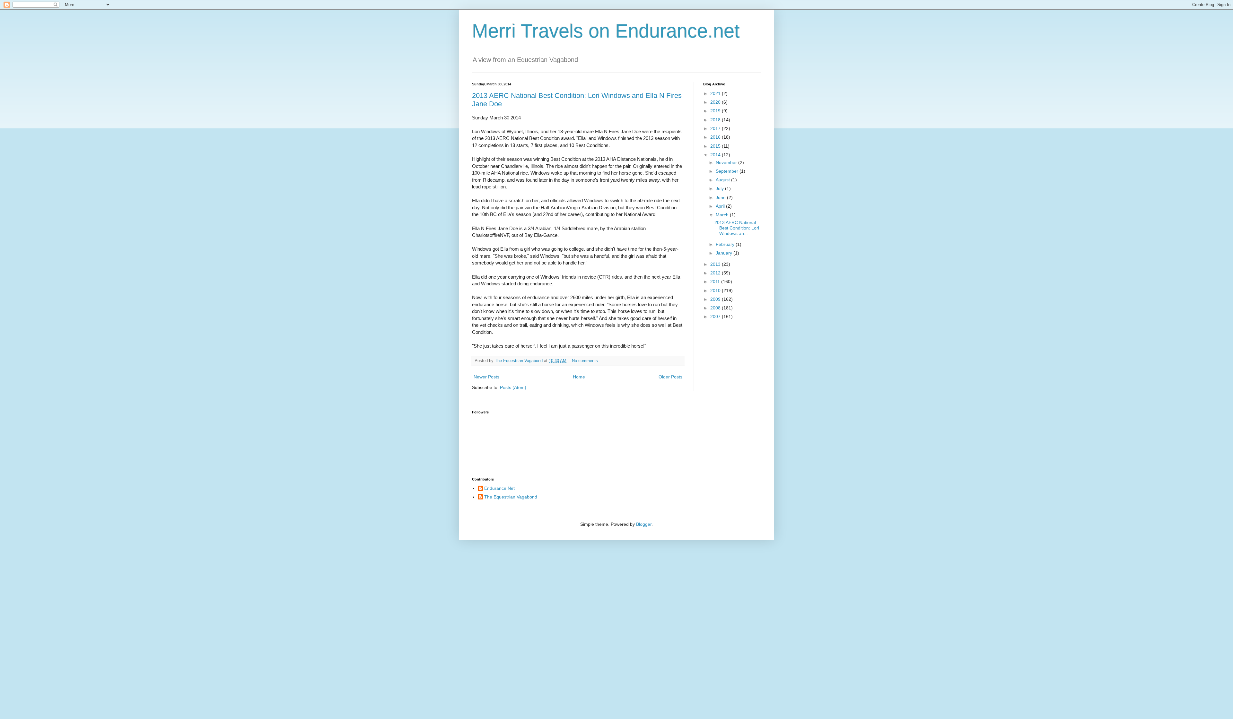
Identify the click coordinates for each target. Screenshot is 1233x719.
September (727, 171)
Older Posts (670, 376)
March (723, 214)
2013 (716, 264)
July (720, 188)
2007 (716, 316)
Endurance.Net (499, 488)
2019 (716, 110)
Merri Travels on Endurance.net (606, 31)
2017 (716, 128)
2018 (716, 119)
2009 (716, 299)
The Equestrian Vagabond (510, 496)
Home (579, 376)
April (721, 206)
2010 (716, 290)
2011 (715, 281)
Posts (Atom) (513, 387)
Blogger (643, 524)
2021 (716, 93)
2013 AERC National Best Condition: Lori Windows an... (736, 228)
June (721, 197)
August (723, 179)
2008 (716, 307)
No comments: (586, 361)
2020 (716, 102)
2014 (716, 154)
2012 (716, 272)
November (727, 162)
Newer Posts (486, 376)
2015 (716, 146)
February (726, 244)
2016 (716, 137)
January (724, 253)
